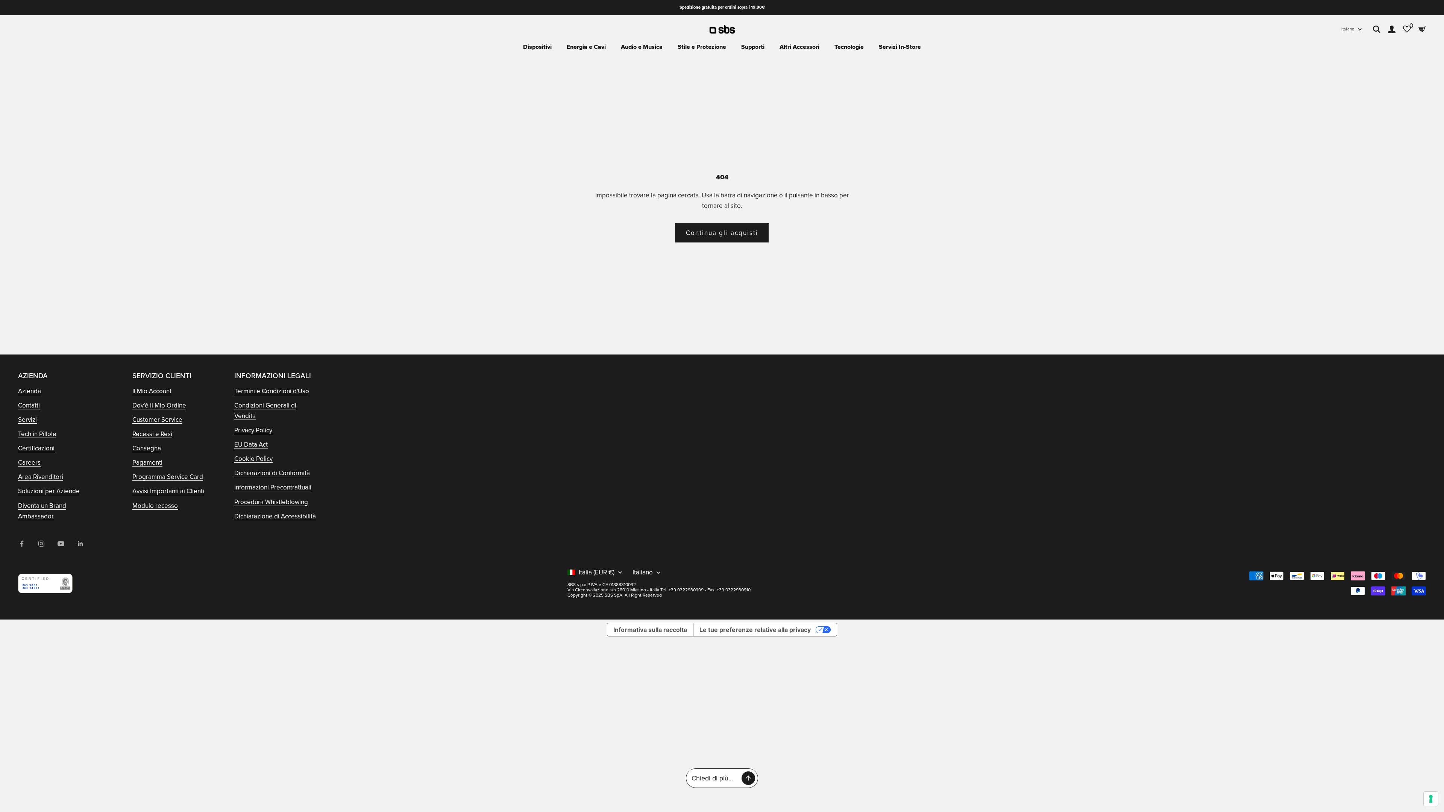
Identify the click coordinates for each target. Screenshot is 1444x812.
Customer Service (157, 420)
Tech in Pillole (37, 434)
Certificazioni (36, 448)
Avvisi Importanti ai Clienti (168, 491)
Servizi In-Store (900, 47)
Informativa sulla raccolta (650, 629)
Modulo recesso (155, 506)
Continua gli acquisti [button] (722, 233)
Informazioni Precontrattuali (272, 487)
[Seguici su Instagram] (41, 543)
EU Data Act (251, 444)
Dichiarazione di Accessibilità (275, 516)
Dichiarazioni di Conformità (272, 473)
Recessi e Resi (152, 434)
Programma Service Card (167, 477)
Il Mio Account (151, 391)
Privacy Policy (253, 430)
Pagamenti (147, 463)
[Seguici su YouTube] (61, 543)
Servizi (27, 420)
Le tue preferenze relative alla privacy (755, 629)
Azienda (29, 391)
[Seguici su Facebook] (22, 543)
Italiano (1347, 29)
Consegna (146, 448)
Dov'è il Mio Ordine (159, 405)
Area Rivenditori (40, 477)
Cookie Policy (253, 459)
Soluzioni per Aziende (49, 491)
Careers (29, 463)
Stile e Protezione (702, 47)
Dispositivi (537, 47)
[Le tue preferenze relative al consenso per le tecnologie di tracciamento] (1431, 799)
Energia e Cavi (586, 47)
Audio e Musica (642, 47)
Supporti (752, 47)
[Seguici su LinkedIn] (80, 543)
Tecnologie (849, 47)
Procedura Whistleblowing (271, 502)
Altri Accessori (799, 47)
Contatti (29, 405)
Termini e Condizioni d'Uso (271, 391)
